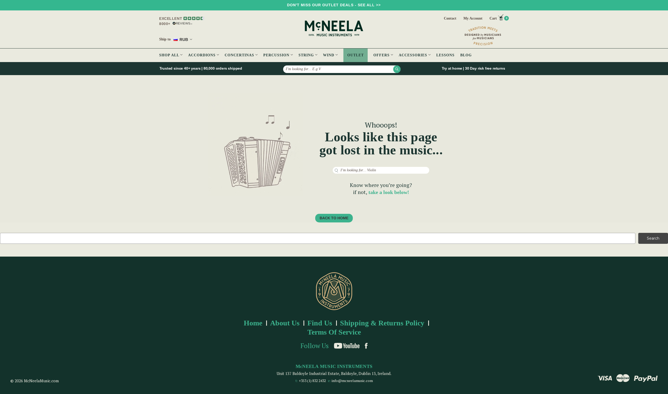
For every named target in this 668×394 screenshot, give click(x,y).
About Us (285, 323)
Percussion (277, 55)
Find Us (319, 323)
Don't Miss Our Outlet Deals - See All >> (334, 5)
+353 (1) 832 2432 (312, 380)
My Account (472, 18)
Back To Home (334, 218)
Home (253, 323)
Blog (466, 55)
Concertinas (240, 55)
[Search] (396, 69)
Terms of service (334, 332)
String (307, 55)
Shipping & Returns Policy (382, 323)
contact (450, 18)
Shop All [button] (169, 55)
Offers (382, 55)
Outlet (355, 55)
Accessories (413, 55)
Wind (329, 55)
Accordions (202, 55)
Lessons (445, 55)
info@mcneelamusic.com (352, 380)
